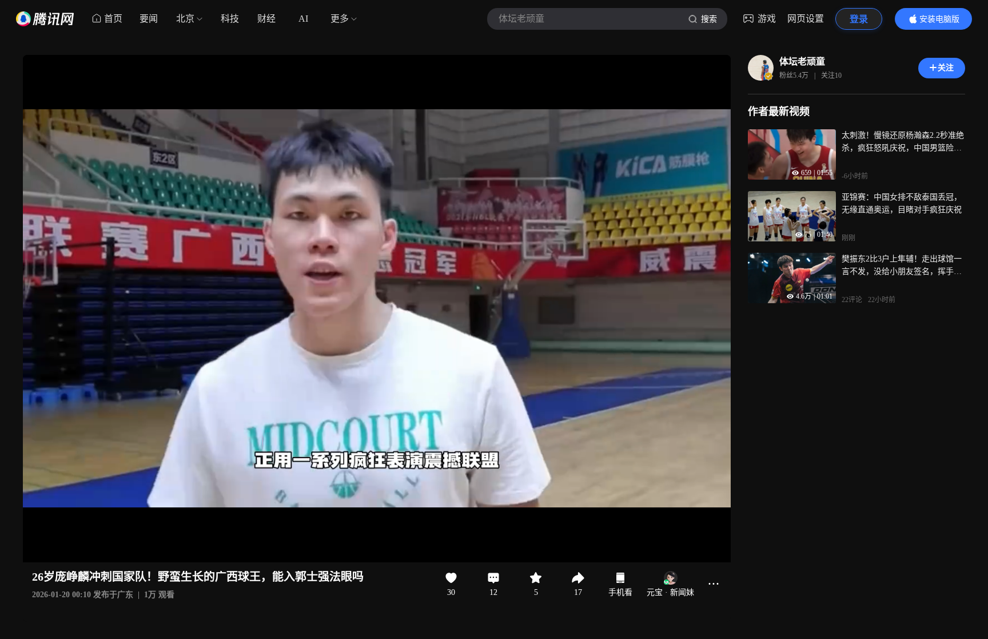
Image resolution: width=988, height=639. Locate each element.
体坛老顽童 (802, 61)
